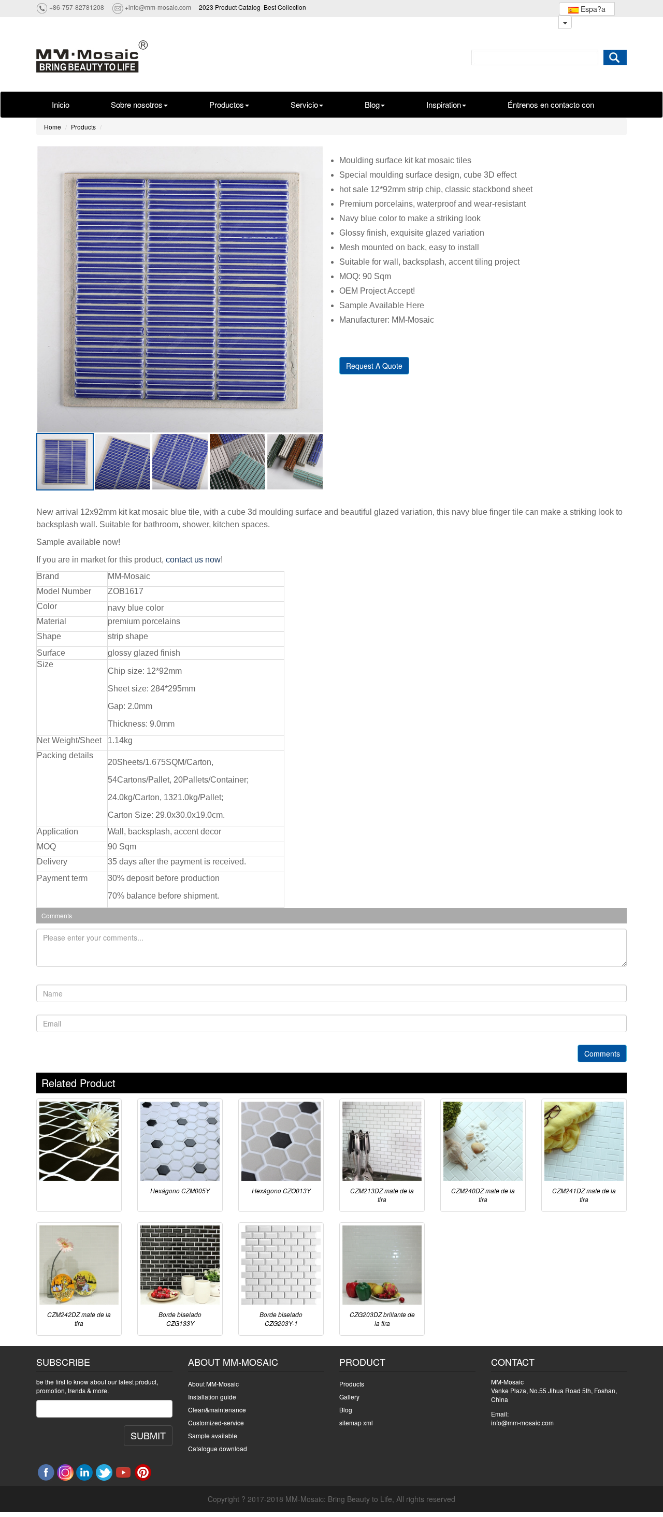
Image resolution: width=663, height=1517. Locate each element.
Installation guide (212, 1396)
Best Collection (285, 7)
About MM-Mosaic (213, 1383)
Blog (372, 104)
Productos (226, 104)
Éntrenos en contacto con (551, 104)
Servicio (304, 104)
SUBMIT (148, 1435)
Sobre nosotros (137, 104)
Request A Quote (374, 365)
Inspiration (443, 104)
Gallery (349, 1396)
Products (83, 126)
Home (52, 126)
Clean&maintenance (217, 1409)
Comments (602, 1053)
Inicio (60, 104)
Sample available (212, 1435)
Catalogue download (217, 1448)
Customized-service (216, 1422)
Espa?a (592, 9)
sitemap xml (356, 1422)
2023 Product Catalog (230, 7)
